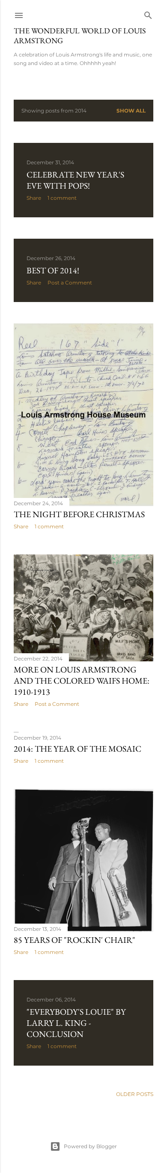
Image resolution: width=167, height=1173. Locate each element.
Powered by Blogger (90, 1146)
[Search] (148, 13)
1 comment (62, 198)
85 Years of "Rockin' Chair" (74, 939)
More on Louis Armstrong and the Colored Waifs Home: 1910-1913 (81, 680)
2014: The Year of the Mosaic (77, 748)
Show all (131, 110)
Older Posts (134, 1094)
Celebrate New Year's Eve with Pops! (75, 180)
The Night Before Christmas (79, 514)
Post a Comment (70, 282)
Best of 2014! (53, 270)
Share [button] (34, 198)
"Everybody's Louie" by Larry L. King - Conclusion (76, 1023)
